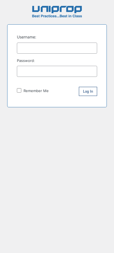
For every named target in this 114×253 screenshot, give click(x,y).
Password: (26, 60)
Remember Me (35, 90)
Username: (26, 37)
